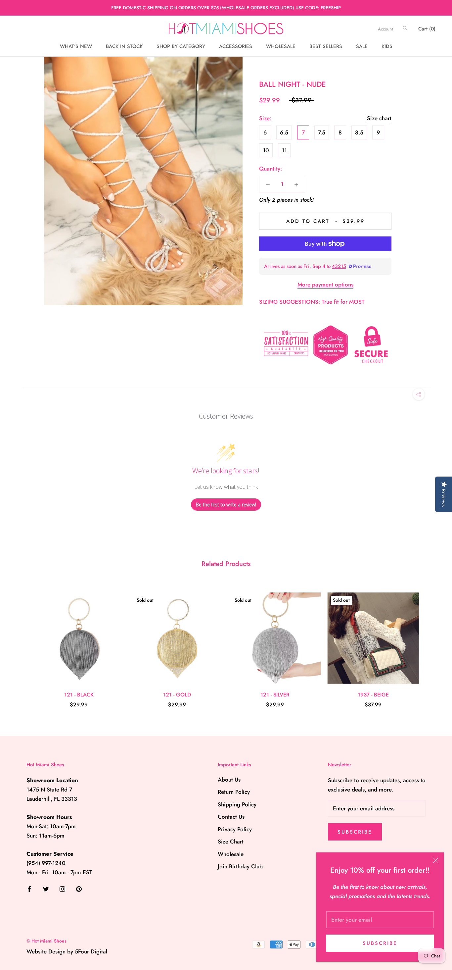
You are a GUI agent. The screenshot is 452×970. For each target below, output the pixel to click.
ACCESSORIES (235, 46)
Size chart (379, 118)
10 (266, 150)
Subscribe (380, 943)
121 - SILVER (275, 694)
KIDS (387, 46)
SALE (362, 46)
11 (284, 150)
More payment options (325, 284)
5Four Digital (91, 951)
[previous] (20, 643)
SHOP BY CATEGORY (181, 46)
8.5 (359, 132)
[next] (431, 643)
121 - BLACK (79, 694)
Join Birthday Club (240, 866)
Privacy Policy (235, 829)
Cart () (426, 28)
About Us (229, 780)
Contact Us (231, 817)
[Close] (436, 860)
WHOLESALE (280, 46)
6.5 (284, 132)
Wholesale (231, 854)
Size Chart (231, 841)
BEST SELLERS (325, 46)
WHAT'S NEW (76, 46)
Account (385, 29)
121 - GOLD (177, 694)
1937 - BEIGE (373, 694)
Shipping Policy (237, 804)
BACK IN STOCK (124, 46)
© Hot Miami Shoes (46, 941)
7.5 (321, 132)
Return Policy (234, 792)
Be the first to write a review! (226, 504)
